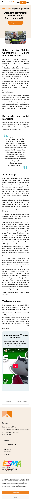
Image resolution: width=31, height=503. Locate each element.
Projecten (9, 8)
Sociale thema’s (9, 444)
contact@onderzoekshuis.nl (11, 432)
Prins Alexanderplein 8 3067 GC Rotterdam (15, 429)
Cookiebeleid (15, 500)
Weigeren (15, 497)
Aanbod (6, 447)
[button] (28, 476)
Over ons (7, 454)
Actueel (6, 449)
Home (3, 8)
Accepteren (15, 492)
